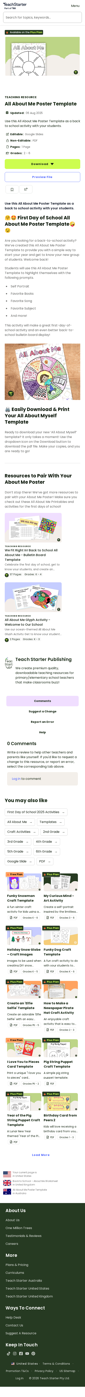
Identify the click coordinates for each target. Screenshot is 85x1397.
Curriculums (15, 1272)
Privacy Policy (44, 1371)
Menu (75, 6)
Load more (41, 1155)
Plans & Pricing (17, 1265)
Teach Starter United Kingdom (29, 1296)
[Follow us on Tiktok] (9, 1353)
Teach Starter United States (27, 1288)
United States (26, 1364)
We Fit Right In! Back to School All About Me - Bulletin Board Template (31, 555)
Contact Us (14, 1325)
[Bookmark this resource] (12, 189)
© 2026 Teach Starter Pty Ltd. (49, 1378)
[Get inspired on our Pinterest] (33, 1353)
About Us (13, 1220)
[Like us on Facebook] (21, 1353)
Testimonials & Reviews (24, 1236)
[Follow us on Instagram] (15, 1353)
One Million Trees (19, 1228)
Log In (20, 1378)
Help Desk (13, 1317)
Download (40, 164)
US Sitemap (67, 1371)
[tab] (42, 701)
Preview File (42, 177)
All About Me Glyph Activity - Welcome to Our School (27, 622)
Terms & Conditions (56, 1364)
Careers (12, 1243)
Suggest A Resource (21, 1333)
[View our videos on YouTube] (27, 1353)
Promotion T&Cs (17, 1371)
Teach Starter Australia (24, 1280)
